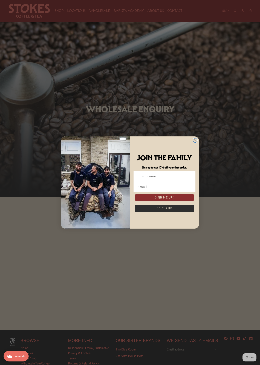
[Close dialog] (195, 140)
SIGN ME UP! (164, 197)
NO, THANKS (164, 208)
